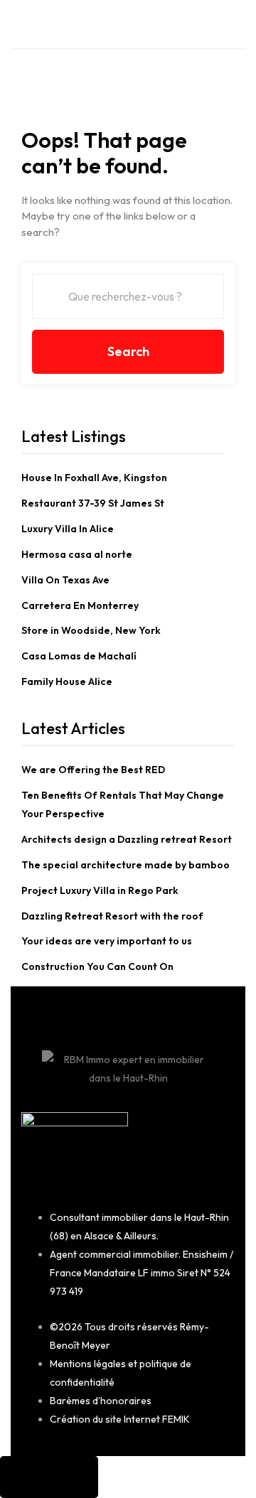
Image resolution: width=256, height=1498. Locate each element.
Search (128, 351)
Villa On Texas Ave (65, 579)
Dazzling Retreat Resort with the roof (112, 916)
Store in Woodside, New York (91, 630)
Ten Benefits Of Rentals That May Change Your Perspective (122, 804)
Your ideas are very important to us (106, 940)
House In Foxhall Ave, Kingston (94, 477)
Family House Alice (66, 681)
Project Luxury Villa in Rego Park (99, 890)
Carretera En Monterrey (80, 605)
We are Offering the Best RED (93, 769)
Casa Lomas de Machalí (79, 656)
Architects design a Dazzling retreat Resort (126, 839)
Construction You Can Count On (97, 966)
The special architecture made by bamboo (125, 864)
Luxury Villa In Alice (67, 528)
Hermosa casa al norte (76, 554)
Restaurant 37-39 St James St (92, 503)
